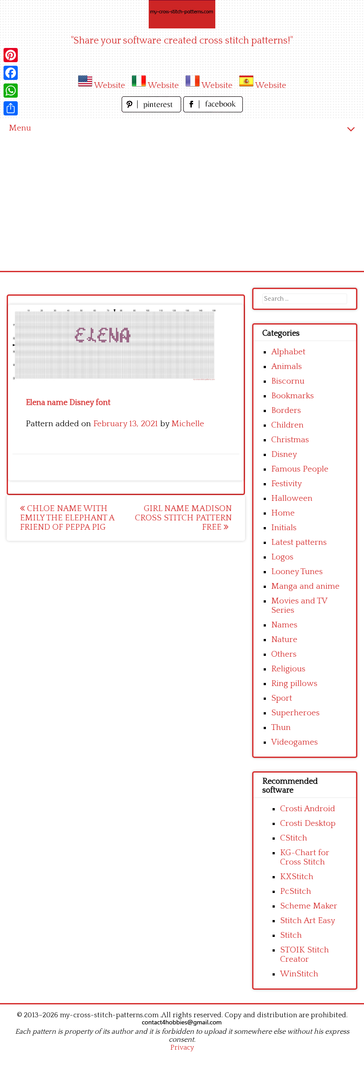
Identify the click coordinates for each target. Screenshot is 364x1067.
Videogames (294, 742)
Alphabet (288, 352)
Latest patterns (299, 542)
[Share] (11, 108)
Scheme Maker (308, 906)
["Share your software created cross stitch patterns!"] (182, 14)
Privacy (182, 1047)
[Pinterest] (11, 55)
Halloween (292, 498)
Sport (281, 698)
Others (284, 654)
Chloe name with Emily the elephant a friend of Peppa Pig (67, 518)
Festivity (286, 483)
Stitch (291, 935)
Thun (281, 727)
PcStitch (295, 891)
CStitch (293, 838)
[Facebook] (11, 73)
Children (287, 425)
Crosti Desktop (308, 823)
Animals (286, 366)
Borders (286, 410)
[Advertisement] (182, 204)
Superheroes (295, 713)
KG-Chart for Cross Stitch (304, 857)
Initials (284, 527)
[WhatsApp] (11, 90)
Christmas (290, 439)
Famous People (299, 469)
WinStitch (299, 974)
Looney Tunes (297, 571)
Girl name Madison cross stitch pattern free (183, 518)
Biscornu (288, 381)
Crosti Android (307, 808)
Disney (284, 454)
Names (284, 625)
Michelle (187, 423)
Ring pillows (294, 683)
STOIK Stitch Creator (304, 954)
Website (109, 85)
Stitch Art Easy (307, 920)
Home (283, 513)
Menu (20, 128)
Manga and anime (305, 586)
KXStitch (296, 876)
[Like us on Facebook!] (213, 110)
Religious (288, 669)
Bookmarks (292, 396)
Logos (282, 557)
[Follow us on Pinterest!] (152, 110)
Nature (284, 639)
